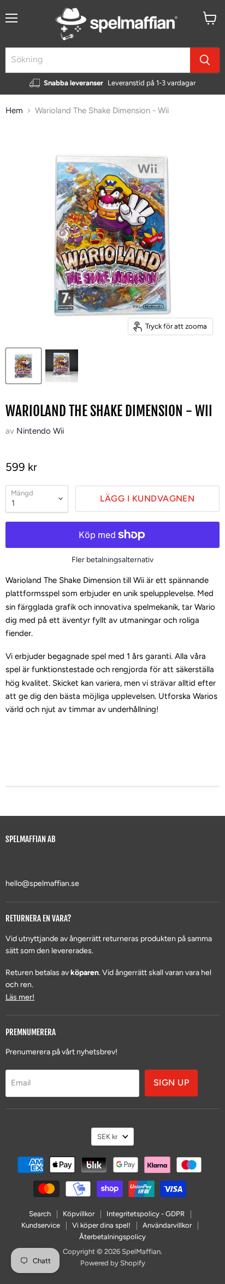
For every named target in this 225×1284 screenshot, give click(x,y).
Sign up (171, 1082)
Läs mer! (19, 997)
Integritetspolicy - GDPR (145, 1214)
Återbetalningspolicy (112, 1237)
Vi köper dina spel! (101, 1225)
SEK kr (107, 1137)
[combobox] (97, 60)
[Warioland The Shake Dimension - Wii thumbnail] (23, 365)
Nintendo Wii (40, 431)
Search (40, 1214)
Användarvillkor (167, 1225)
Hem (14, 110)
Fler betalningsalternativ (112, 560)
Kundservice (40, 1225)
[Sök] (205, 60)
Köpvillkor (78, 1214)
